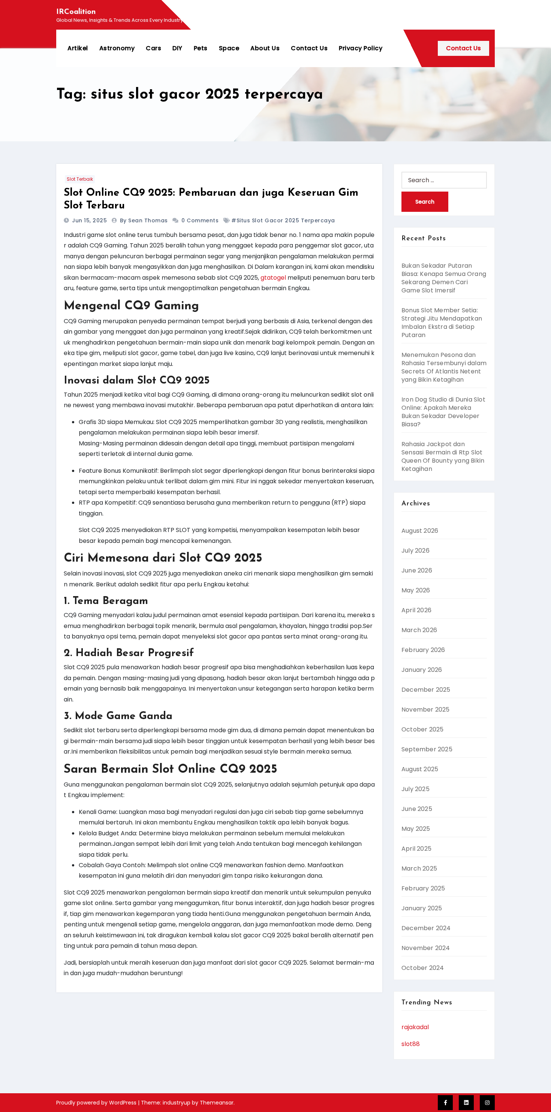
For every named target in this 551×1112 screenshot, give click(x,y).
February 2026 (423, 650)
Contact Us (309, 48)
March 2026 (419, 630)
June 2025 (416, 809)
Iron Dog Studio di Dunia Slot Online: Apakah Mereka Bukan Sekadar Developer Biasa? (443, 412)
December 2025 (426, 689)
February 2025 (423, 888)
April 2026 (416, 610)
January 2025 (421, 908)
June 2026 (416, 570)
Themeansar (217, 1102)
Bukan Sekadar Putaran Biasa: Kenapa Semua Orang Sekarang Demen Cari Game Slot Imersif (443, 278)
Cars (153, 48)
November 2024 (425, 948)
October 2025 (422, 729)
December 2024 (426, 928)
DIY (177, 48)
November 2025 (425, 709)
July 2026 (415, 550)
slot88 (410, 1044)
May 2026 (415, 590)
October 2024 (422, 968)
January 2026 (421, 669)
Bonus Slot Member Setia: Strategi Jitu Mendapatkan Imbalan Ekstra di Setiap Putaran (441, 322)
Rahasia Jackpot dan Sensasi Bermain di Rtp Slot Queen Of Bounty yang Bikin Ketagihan (442, 456)
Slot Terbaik (80, 179)
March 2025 (419, 868)
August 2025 (419, 769)
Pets (201, 48)
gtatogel (273, 277)
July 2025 (415, 789)
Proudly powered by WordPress (97, 1102)
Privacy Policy (360, 48)
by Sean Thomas (145, 220)
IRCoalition (76, 12)
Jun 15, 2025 (90, 220)
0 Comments (200, 220)
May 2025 (415, 828)
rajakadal (415, 1027)
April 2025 (416, 848)
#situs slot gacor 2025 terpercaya (283, 220)
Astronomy (117, 48)
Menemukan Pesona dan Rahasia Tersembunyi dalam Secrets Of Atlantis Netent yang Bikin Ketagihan (444, 367)
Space (229, 48)
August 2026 (419, 530)
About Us (265, 48)
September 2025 (426, 749)
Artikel (77, 48)
